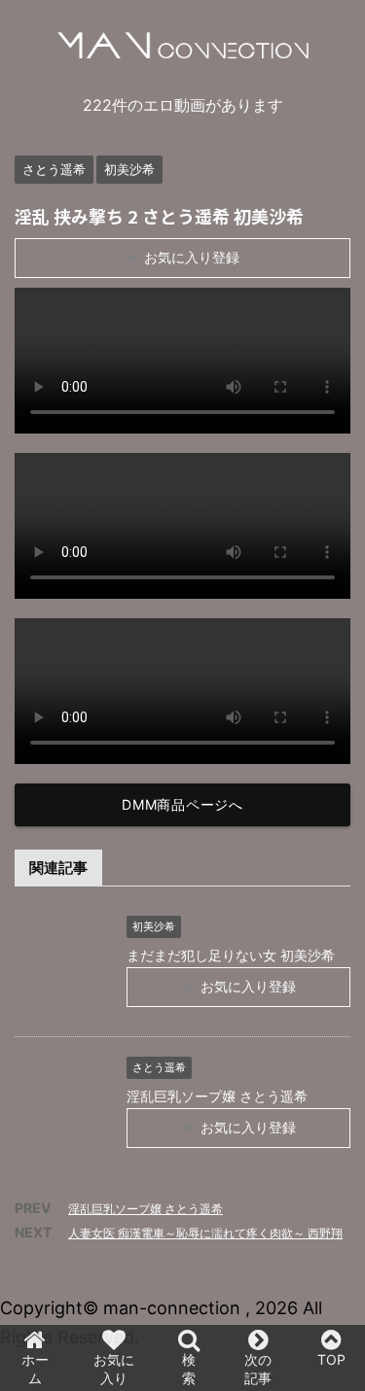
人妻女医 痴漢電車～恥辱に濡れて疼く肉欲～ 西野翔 (205, 1233)
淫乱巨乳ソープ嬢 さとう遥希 (145, 1208)
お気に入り (113, 1368)
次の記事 (258, 1368)
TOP (331, 1359)
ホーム (35, 1368)
